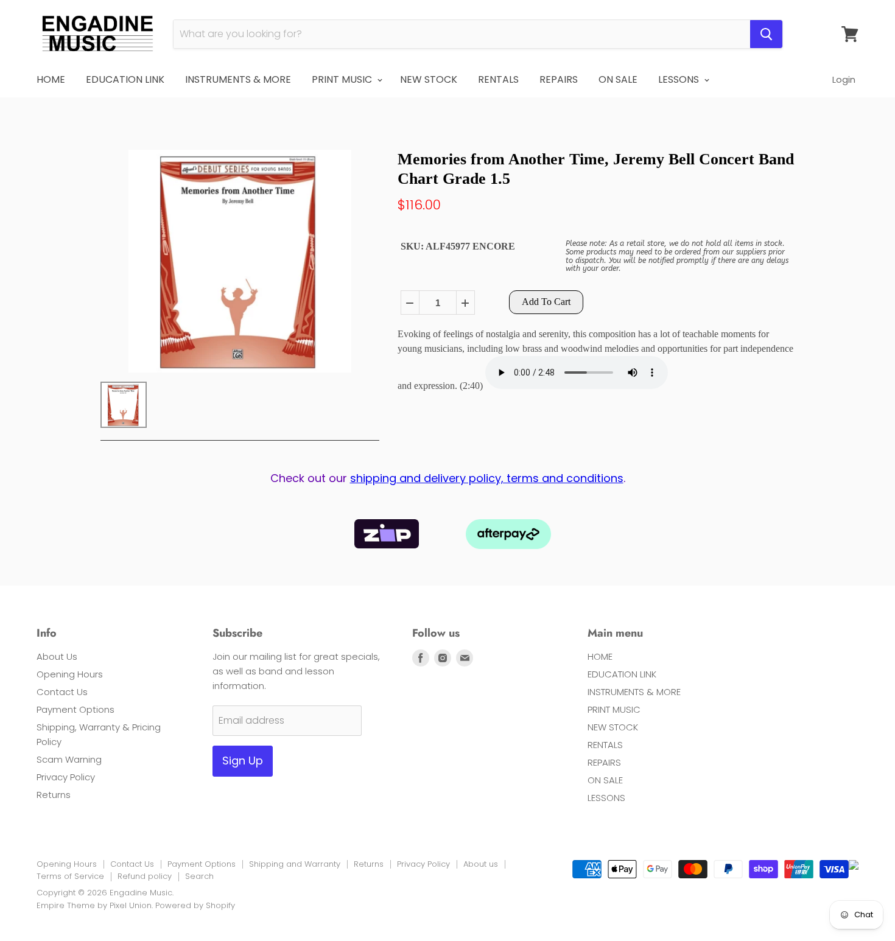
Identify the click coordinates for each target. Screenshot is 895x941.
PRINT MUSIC (343, 79)
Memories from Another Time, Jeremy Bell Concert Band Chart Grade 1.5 (596, 168)
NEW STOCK (428, 79)
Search (199, 876)
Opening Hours (70, 674)
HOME (51, 79)
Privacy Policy (66, 777)
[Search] (766, 34)
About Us (57, 656)
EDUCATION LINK (125, 79)
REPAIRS (558, 79)
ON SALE (617, 79)
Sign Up (242, 760)
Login (843, 79)
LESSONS (679, 79)
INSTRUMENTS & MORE (238, 79)
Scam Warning (69, 759)
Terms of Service (70, 876)
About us (480, 864)
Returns (54, 794)
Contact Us (62, 691)
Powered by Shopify (195, 905)
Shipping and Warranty (294, 864)
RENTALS (498, 79)
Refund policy (145, 876)
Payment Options (75, 709)
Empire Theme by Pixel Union (94, 905)
